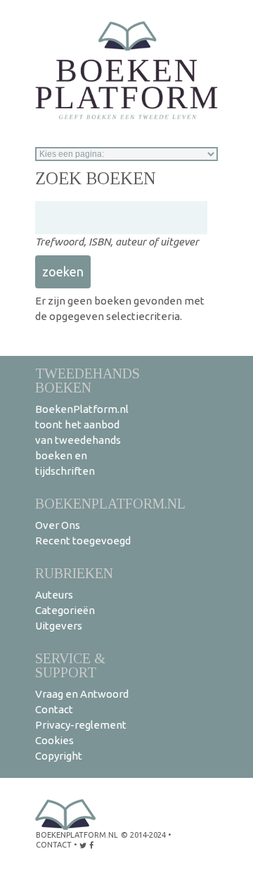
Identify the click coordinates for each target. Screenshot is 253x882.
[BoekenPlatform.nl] (126, 66)
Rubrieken (74, 572)
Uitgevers (58, 626)
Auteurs (54, 595)
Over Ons (57, 525)
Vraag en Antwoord (82, 694)
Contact (54, 709)
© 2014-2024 (143, 835)
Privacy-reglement (80, 725)
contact (54, 845)
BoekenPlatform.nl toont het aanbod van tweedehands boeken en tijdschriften (82, 440)
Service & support (70, 665)
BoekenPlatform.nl (110, 503)
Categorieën (65, 610)
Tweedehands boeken (87, 380)
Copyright (58, 756)
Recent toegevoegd (83, 541)
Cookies (54, 740)
